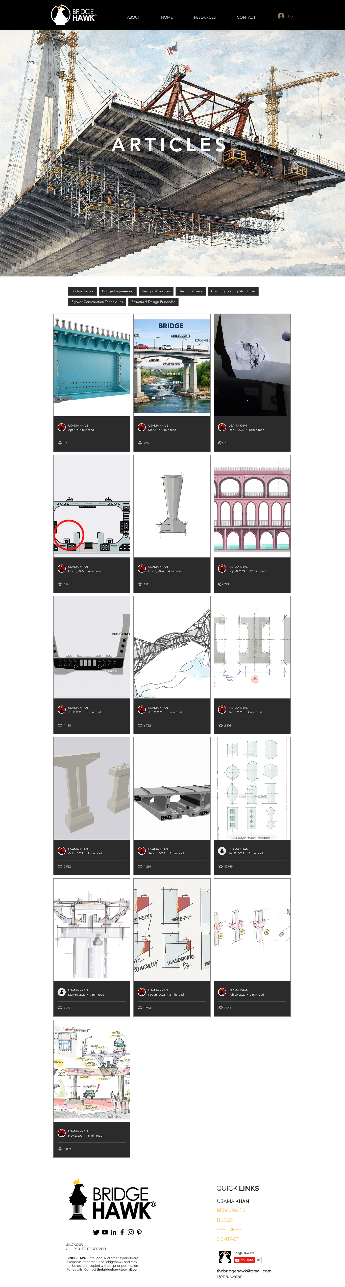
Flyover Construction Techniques (97, 301)
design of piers (191, 291)
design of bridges (156, 291)
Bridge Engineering (117, 291)
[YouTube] (105, 1232)
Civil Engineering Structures (233, 291)
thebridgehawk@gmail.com (118, 1269)
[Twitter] (96, 1232)
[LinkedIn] (113, 1232)
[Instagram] (131, 1232)
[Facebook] (122, 1232)
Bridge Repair (82, 291)
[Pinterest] (139, 1232)
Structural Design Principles (153, 301)
